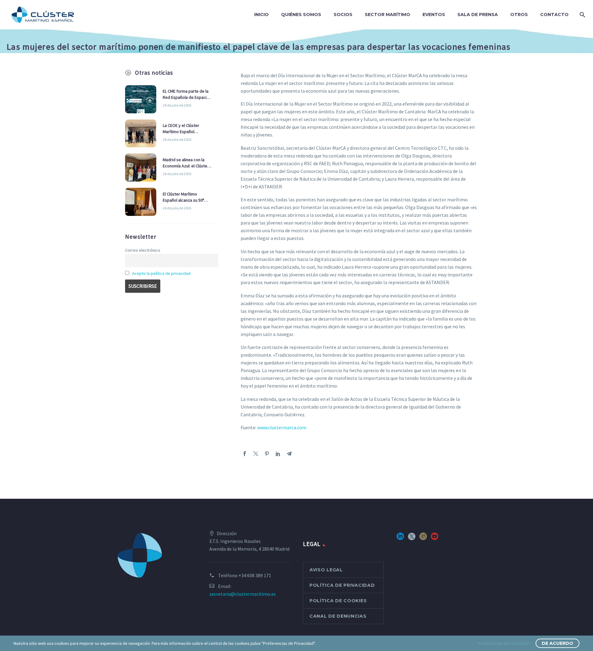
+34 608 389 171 (254, 575)
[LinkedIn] (277, 453)
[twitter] (411, 538)
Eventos (434, 14)
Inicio (261, 14)
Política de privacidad (342, 585)
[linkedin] (400, 538)
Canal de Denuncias (338, 616)
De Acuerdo (557, 643)
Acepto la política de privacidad (161, 273)
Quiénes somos (301, 14)
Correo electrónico (142, 250)
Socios (343, 14)
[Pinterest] (266, 453)
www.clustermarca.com (281, 427)
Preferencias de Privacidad (503, 643)
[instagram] (423, 538)
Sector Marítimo (387, 14)
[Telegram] (289, 453)
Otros (519, 14)
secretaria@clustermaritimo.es (242, 594)
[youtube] (434, 538)
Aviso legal (326, 570)
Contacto (554, 14)
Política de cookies (338, 600)
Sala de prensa (477, 14)
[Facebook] (244, 453)
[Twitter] (255, 453)
